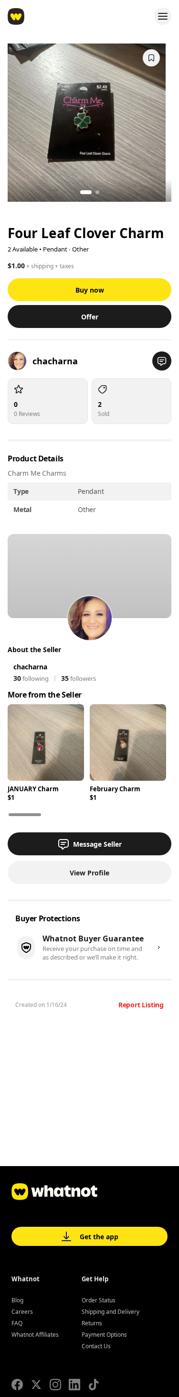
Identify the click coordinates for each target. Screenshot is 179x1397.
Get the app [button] (99, 1236)
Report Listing (141, 1004)
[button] (161, 361)
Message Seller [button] (97, 844)
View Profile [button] (89, 872)
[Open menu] (162, 16)
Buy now (89, 290)
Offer (89, 316)
